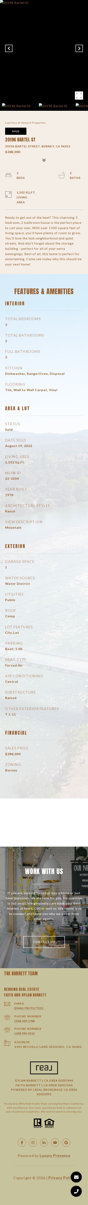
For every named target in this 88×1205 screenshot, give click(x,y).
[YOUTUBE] (55, 1143)
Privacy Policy (62, 1178)
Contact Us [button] (44, 942)
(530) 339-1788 (24, 1021)
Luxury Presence (55, 1155)
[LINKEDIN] (44, 1143)
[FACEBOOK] (22, 1143)
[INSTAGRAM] (33, 1143)
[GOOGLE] (66, 1143)
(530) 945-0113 (24, 1033)
